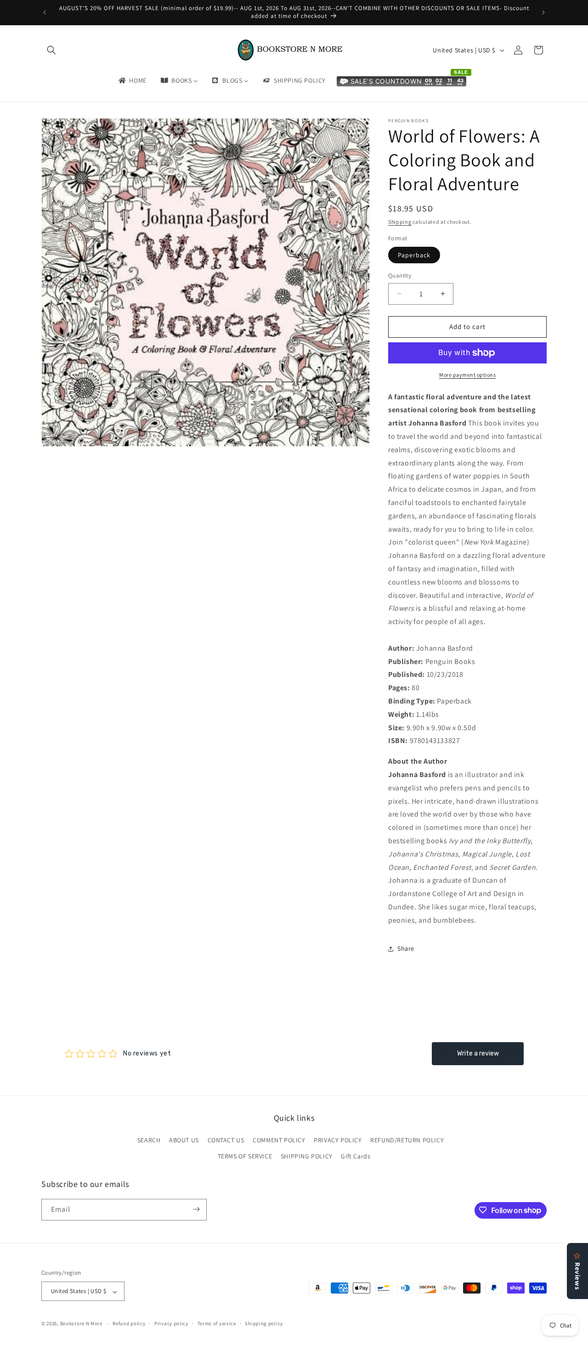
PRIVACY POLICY (338, 1140)
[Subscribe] (196, 1209)
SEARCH (149, 1140)
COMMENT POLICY (279, 1140)
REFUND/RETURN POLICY (407, 1140)
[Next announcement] (543, 12)
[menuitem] (132, 80)
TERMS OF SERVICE (245, 1156)
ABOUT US (184, 1140)
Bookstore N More (81, 1324)
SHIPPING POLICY (307, 1156)
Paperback (414, 255)
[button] (51, 50)
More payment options (467, 374)
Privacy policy (171, 1323)
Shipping (400, 221)
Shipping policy (264, 1323)
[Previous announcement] (44, 12)
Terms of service (217, 1323)
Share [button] (405, 948)
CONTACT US (226, 1140)
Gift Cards (355, 1156)
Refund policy (129, 1323)
